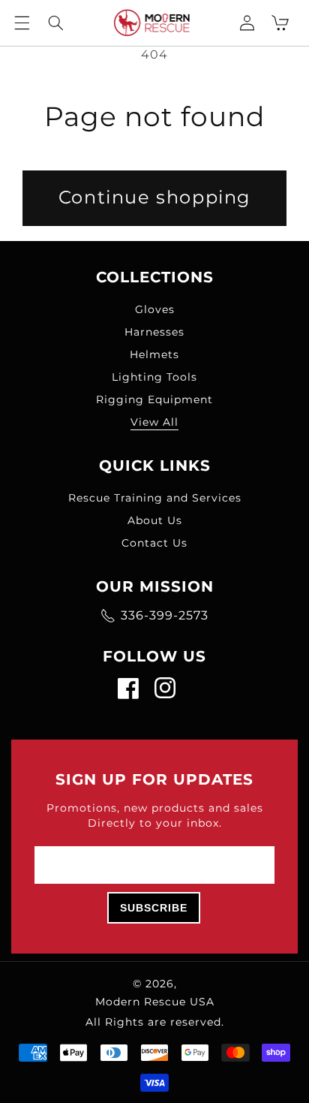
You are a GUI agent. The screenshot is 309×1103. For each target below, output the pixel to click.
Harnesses (154, 332)
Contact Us (155, 543)
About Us (155, 520)
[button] (22, 22)
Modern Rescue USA (154, 1001)
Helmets (154, 354)
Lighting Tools (154, 377)
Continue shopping (154, 197)
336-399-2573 (164, 615)
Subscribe (154, 908)
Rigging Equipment (154, 399)
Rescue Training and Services (155, 498)
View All (154, 422)
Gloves (155, 309)
